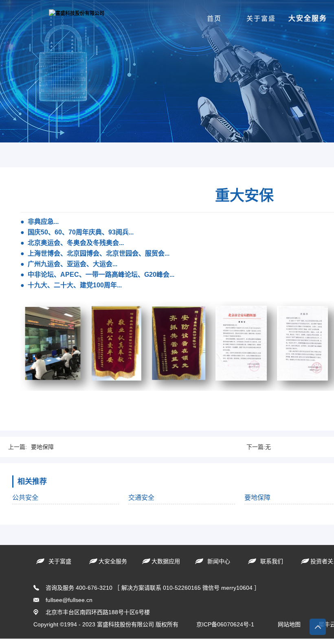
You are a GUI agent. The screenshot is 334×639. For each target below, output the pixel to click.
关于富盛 (261, 18)
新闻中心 (218, 561)
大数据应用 (166, 561)
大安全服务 (307, 18)
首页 (214, 18)
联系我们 (271, 561)
